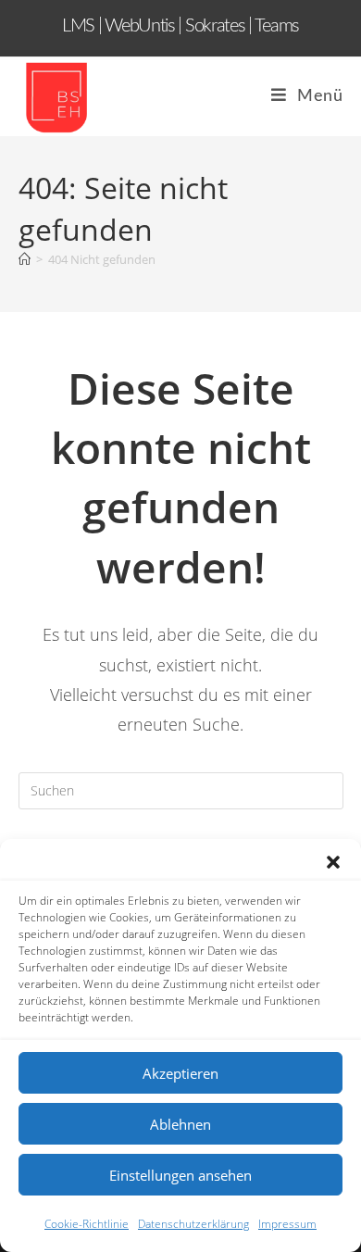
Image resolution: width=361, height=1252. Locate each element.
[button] (333, 862)
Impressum (287, 1224)
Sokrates (216, 26)
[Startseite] (25, 259)
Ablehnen (180, 1124)
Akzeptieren (180, 1073)
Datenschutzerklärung (193, 1224)
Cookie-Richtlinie (86, 1224)
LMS (78, 26)
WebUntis (140, 26)
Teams (277, 26)
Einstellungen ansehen (180, 1175)
